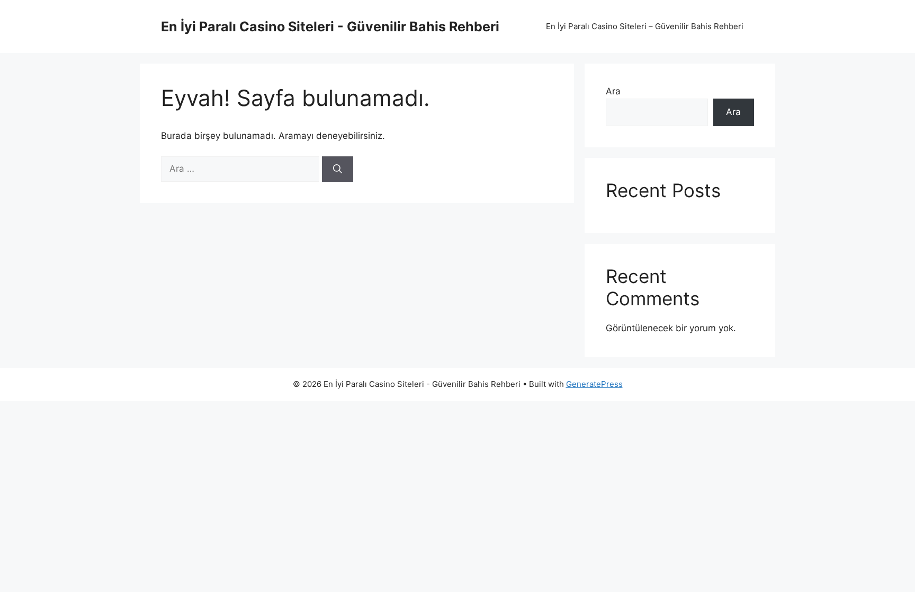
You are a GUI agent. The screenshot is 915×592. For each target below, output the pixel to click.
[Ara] (337, 169)
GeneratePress (594, 384)
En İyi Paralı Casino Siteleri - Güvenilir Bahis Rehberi (330, 26)
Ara (613, 91)
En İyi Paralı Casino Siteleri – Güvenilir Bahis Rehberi (644, 26)
